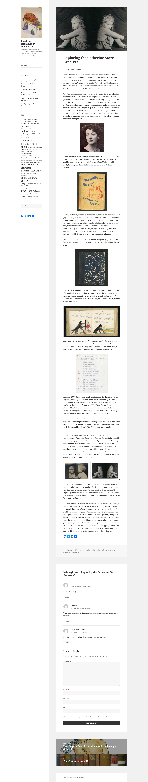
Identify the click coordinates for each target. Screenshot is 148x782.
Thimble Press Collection (26, 196)
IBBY (27, 160)
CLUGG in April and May (29, 89)
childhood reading (36, 134)
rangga (74, 605)
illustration (30, 160)
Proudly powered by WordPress (73, 777)
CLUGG (24, 147)
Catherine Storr (91, 550)
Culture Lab (100, 550)
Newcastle (66, 552)
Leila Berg (39, 160)
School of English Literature (27, 188)
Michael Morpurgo (29, 162)
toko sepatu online (78, 629)
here (97, 88)
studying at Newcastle (29, 194)
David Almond (25, 149)
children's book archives (27, 138)
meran (73, 584)
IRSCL (34, 160)
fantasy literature (26, 154)
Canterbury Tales (26, 134)
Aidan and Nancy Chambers (28, 129)
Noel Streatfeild (25, 173)
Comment (67, 661)
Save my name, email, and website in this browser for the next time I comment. (91, 717)
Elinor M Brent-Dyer (26, 151)
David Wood (31, 149)
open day (24, 175)
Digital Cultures (110, 550)
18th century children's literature (29, 119)
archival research (29, 131)
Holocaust (23, 160)
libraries (23, 162)
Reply (67, 597)
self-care (35, 188)
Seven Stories (29, 190)
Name (66, 690)
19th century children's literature (29, 121)
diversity (37, 149)
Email (66, 699)
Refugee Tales (32, 184)
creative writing (37, 147)
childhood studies (25, 136)
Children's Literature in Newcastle (28, 43)
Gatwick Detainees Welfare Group (31, 158)
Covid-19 (30, 147)
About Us (24, 66)
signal (38, 191)
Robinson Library (25, 186)
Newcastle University (31, 170)
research (39, 183)
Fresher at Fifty (26, 156)
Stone (81, 550)
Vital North (35, 196)
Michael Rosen (37, 162)
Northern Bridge (33, 173)
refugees (24, 183)
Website (66, 708)
